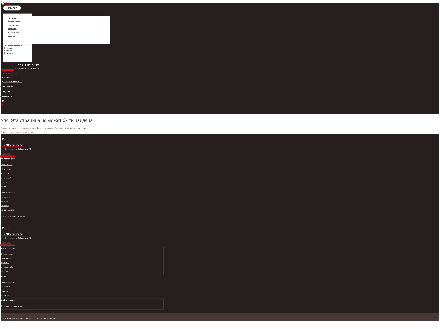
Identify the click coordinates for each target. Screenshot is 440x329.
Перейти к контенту (8, 2)
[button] (8, 70)
